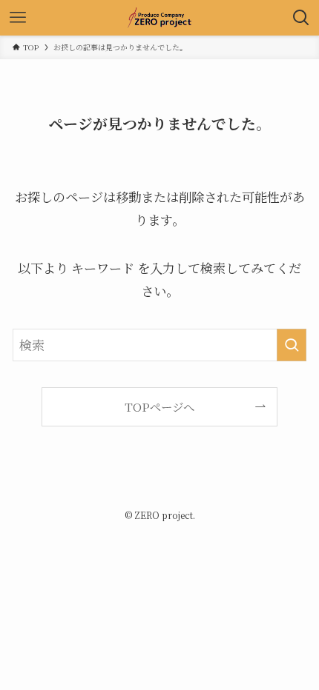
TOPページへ (159, 406)
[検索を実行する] (291, 345)
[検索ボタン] (301, 18)
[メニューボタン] (18, 18)
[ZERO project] (159, 18)
